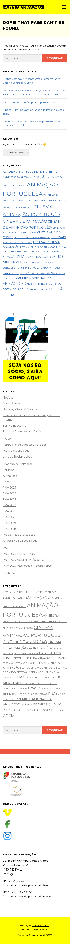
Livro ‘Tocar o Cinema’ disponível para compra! (29, 102)
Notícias (8, 397)
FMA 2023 (9, 499)
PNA (52, 273)
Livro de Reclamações (17, 456)
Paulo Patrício (41, 929)
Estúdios (8, 470)
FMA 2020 (9, 517)
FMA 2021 (9, 511)
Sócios (7, 439)
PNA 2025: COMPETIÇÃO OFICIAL (25, 560)
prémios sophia (16, 289)
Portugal (9, 278)
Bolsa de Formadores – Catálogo (24, 431)
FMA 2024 (9, 493)
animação (37, 177)
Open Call (11, 273)
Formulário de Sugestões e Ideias (24, 444)
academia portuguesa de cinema (30, 171)
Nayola (34, 267)
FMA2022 (29, 257)
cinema (7, 207)
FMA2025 (40, 256)
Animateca (10, 475)
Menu (64, 7)
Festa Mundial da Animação (32, 237)
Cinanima (30, 200)
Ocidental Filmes (50, 268)
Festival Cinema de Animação (38, 247)
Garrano (51, 257)
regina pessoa (39, 289)
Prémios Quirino (47, 283)
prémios (27, 283)
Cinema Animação (22, 207)
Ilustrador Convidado (16, 450)
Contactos (9, 573)
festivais (58, 237)
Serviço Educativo (14, 425)
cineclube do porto (52, 200)
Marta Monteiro (40, 925)
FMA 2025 (9, 487)
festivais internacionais (17, 242)
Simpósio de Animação (18, 464)
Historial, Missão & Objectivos (22, 409)
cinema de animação (25, 221)
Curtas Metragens (25, 232)
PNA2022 (60, 273)
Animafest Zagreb (15, 177)
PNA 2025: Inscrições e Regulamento (27, 565)
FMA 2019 (9, 523)
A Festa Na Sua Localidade (20, 540)
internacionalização (38, 263)
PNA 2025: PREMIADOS (19, 554)
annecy (49, 194)
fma (20, 256)
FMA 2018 (9, 529)
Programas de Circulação (19, 534)
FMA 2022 (9, 505)
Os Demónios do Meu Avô (34, 273)
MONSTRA (21, 267)
